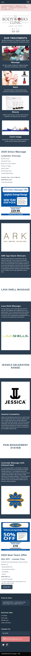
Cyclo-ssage (4, 618)
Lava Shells (4, 615)
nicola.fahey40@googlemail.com (13, 639)
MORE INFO (6, 587)
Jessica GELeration (6, 622)
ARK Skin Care (5, 620)
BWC (3, 2)
